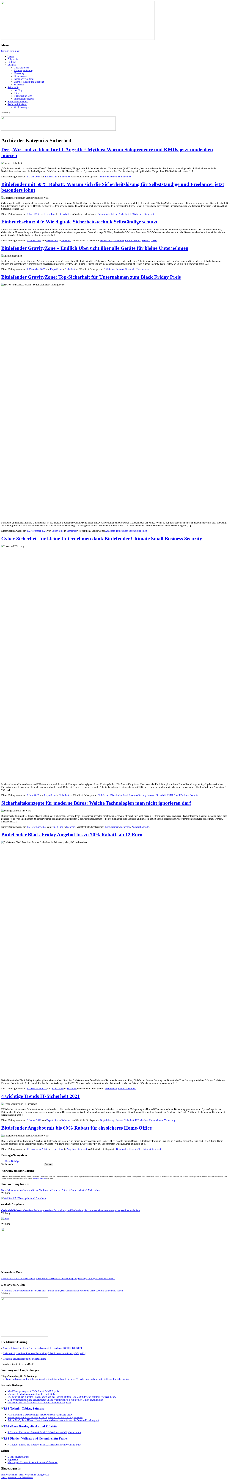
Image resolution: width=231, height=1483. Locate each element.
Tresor (154, 240)
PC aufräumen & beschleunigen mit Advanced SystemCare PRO (40, 1414)
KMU (170, 795)
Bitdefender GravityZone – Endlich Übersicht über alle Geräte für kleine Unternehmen (94, 248)
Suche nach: (7, 1164)
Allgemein (13, 59)
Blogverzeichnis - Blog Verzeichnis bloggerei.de (25, 1474)
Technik (146, 240)
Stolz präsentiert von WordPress (17, 1477)
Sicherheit (19, 84)
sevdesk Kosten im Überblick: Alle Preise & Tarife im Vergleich (39, 1402)
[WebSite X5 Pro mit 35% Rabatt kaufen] (23, 1198)
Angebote (110, 530)
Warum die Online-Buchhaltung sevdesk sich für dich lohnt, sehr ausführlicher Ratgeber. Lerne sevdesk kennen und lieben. (62, 1290)
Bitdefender (109, 269)
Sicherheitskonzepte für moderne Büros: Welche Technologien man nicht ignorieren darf (96, 803)
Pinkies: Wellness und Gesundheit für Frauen (39, 1438)
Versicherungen (21, 107)
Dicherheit (118, 240)
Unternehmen (142, 269)
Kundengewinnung (23, 70)
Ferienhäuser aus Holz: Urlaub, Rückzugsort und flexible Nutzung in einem (45, 1417)
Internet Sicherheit (108, 176)
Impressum (13, 1459)
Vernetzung (169, 1120)
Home (11, 56)
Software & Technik (18, 101)
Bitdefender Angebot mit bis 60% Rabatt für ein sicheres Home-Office (76, 1128)
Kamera (115, 827)
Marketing (19, 73)
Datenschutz (103, 214)
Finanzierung (20, 76)
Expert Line (51, 176)
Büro (16, 93)
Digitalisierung (107, 1120)
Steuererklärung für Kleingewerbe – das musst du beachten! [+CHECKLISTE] (42, 1348)
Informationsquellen (24, 98)
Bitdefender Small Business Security (128, 795)
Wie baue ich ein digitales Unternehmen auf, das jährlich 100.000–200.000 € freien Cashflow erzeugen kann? (62, 1397)
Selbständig (13, 87)
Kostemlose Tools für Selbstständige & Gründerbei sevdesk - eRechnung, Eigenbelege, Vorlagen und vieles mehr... (58, 1278)
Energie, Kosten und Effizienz (29, 81)
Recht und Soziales (17, 104)
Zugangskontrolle (140, 827)
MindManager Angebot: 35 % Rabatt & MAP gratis (33, 1391)
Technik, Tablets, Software (27, 1408)
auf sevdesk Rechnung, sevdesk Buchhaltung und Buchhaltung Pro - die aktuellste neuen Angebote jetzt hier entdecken (70, 1210)
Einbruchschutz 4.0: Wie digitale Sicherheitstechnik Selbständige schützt (79, 222)
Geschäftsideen (21, 67)
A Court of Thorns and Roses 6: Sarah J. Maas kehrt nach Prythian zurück (44, 1432)
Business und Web (23, 96)
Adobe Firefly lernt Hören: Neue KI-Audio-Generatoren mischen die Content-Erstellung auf (53, 1420)
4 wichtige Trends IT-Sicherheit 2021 (40, 1096)
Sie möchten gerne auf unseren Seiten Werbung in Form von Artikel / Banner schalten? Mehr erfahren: (52, 1190)
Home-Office (135, 1149)
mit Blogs (18, 90)
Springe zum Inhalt (10, 51)
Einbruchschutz (132, 240)
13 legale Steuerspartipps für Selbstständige (24, 1358)
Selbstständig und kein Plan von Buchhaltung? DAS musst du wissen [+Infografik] (44, 1353)
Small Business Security (186, 795)
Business (12, 64)
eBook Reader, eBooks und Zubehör (33, 1426)
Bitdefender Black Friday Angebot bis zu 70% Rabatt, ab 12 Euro (71, 834)
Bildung (12, 62)
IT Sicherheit (124, 176)
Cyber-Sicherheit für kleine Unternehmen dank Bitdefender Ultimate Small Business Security (101, 538)
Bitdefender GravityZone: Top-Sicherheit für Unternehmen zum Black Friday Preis (91, 277)
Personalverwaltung (23, 79)
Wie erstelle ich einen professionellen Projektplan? (32, 1394)
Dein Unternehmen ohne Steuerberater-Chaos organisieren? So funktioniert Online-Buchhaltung (55, 1399)
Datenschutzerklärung (39, 1178)
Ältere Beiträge (10, 1161)
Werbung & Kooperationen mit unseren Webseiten (33, 1462)
